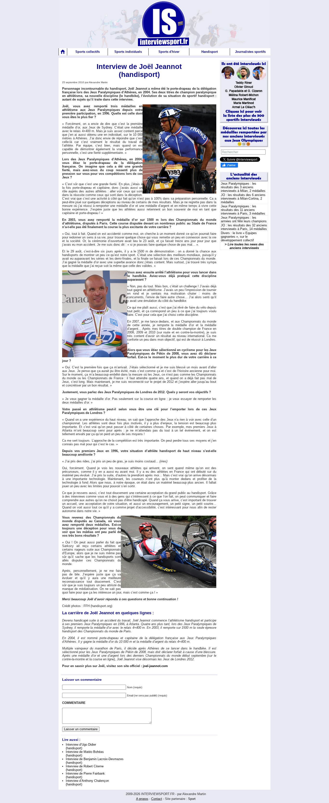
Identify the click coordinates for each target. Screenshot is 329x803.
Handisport (209, 52)
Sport (192, 799)
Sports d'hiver (168, 52)
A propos (142, 799)
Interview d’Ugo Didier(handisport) (81, 746)
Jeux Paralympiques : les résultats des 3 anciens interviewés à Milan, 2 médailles (243, 187)
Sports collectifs (87, 52)
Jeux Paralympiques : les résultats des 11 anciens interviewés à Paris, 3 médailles (243, 209)
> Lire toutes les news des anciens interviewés (244, 246)
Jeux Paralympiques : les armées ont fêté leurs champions (244, 219)
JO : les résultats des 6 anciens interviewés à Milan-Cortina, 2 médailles (243, 198)
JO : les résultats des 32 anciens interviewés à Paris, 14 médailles (244, 227)
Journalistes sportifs (250, 52)
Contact (156, 799)
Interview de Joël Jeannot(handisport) (139, 70)
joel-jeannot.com (155, 666)
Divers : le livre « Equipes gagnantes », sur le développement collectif (239, 236)
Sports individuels (128, 52)
